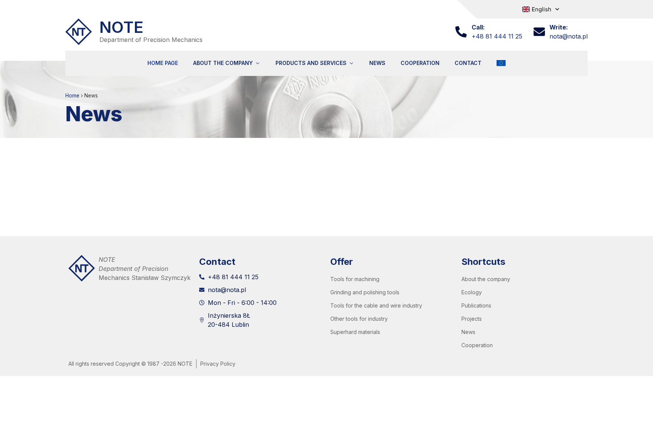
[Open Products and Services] (351, 63)
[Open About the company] (257, 63)
